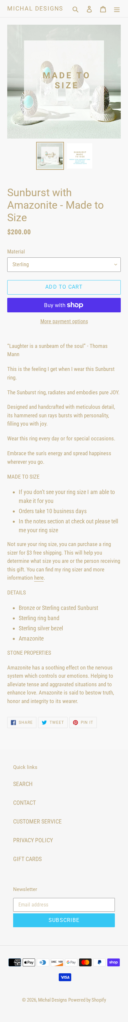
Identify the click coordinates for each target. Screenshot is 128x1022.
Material (16, 252)
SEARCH (22, 783)
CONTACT (24, 802)
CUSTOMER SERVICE (37, 821)
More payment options (64, 321)
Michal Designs (35, 8)
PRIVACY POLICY (33, 840)
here (39, 577)
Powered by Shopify (87, 1000)
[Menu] (117, 8)
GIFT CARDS (27, 858)
